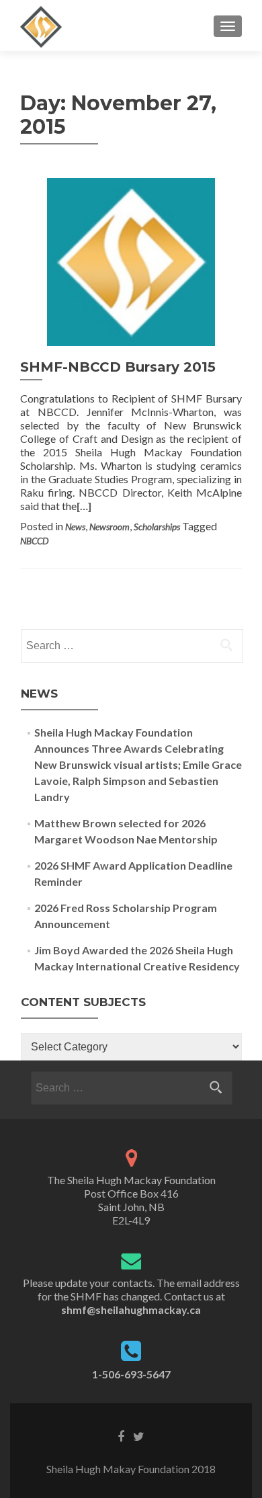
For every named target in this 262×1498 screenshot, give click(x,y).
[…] (84, 505)
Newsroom (109, 527)
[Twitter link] (138, 1435)
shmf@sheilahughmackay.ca (131, 1309)
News (75, 527)
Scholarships (157, 527)
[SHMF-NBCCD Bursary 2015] (131, 260)
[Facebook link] (121, 1435)
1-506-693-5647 (131, 1374)
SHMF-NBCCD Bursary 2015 (118, 367)
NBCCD (34, 541)
